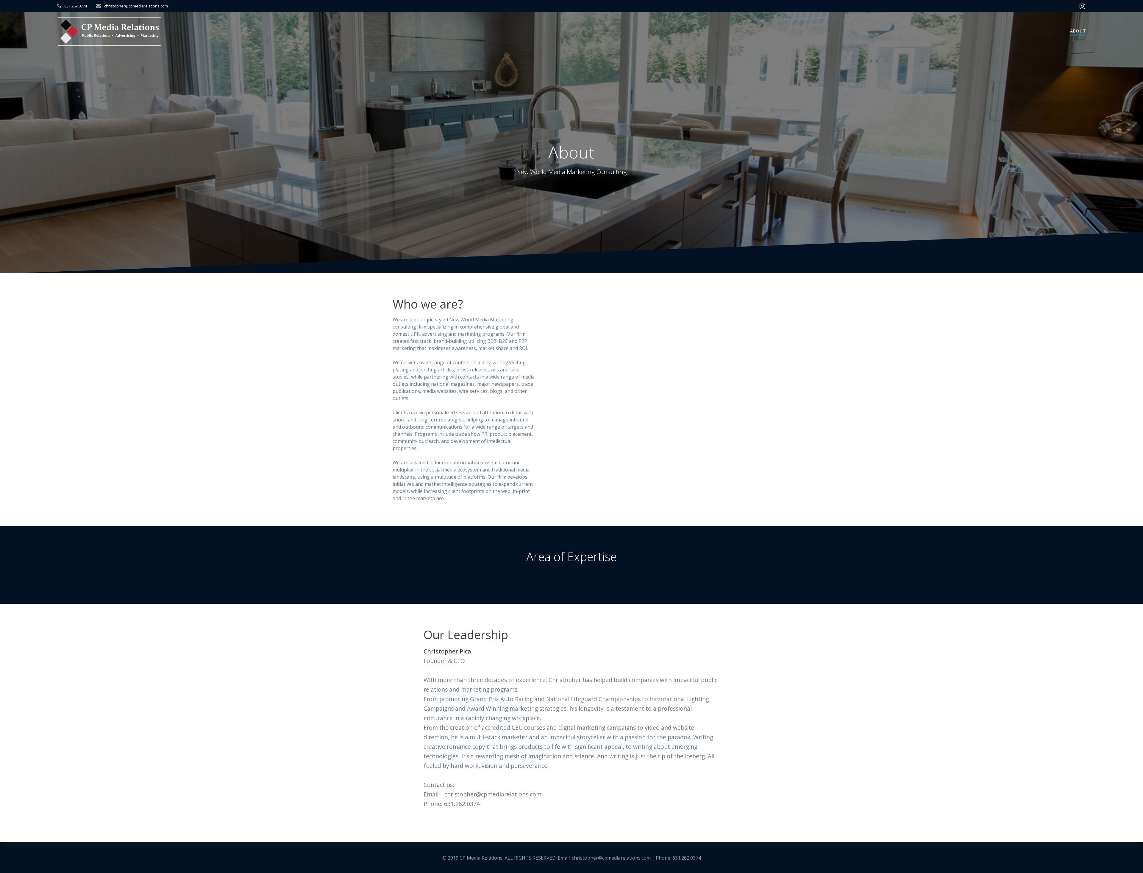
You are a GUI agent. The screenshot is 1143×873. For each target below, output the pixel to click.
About (1078, 31)
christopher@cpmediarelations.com (492, 794)
